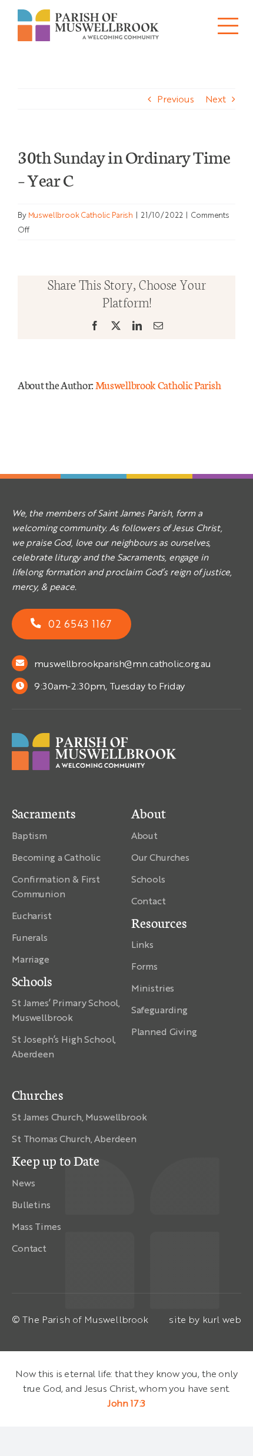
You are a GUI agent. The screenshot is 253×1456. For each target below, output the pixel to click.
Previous (175, 98)
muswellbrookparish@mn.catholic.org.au (122, 663)
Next (215, 98)
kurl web (221, 1319)
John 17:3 (127, 1403)
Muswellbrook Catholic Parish (81, 215)
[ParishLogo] (88, 14)
